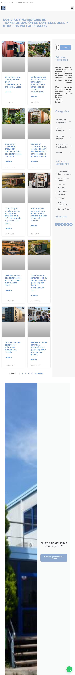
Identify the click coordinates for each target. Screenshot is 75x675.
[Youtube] (62, 224)
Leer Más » (8, 92)
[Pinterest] (71, 224)
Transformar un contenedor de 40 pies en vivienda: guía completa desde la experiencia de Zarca (39, 282)
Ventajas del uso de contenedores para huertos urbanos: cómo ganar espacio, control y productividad (38, 84)
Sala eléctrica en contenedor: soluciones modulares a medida (13, 347)
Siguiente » (38, 373)
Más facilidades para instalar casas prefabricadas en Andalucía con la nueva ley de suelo (60, 94)
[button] (72, 8)
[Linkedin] (68, 224)
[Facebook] (56, 224)
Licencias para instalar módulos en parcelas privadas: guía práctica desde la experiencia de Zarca (13, 215)
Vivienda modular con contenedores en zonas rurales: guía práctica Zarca (13, 280)
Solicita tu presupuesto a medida (53, 558)
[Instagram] (65, 224)
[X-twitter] (59, 224)
